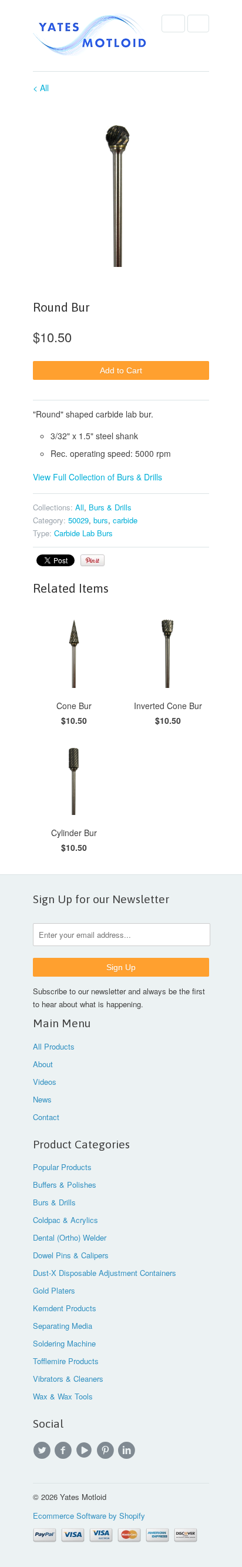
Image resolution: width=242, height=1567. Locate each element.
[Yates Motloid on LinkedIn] (128, 1450)
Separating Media (62, 1325)
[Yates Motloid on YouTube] (85, 1450)
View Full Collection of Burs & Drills (97, 477)
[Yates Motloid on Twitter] (43, 1450)
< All (41, 87)
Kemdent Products (64, 1308)
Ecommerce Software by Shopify (89, 1515)
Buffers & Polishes (64, 1184)
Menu (173, 23)
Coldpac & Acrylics (65, 1219)
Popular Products (62, 1166)
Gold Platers (54, 1290)
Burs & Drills (110, 507)
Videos (44, 1081)
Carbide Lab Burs (83, 533)
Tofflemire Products (66, 1360)
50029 (78, 520)
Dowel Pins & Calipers (71, 1255)
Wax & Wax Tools (63, 1396)
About (43, 1064)
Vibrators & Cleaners (68, 1378)
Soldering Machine (64, 1343)
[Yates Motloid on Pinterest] (106, 1450)
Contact (46, 1116)
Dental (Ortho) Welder (69, 1237)
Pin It (92, 560)
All (79, 507)
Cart (198, 23)
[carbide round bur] (121, 186)
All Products (54, 1046)
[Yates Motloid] (91, 35)
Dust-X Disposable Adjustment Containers (104, 1272)
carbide (125, 520)
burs (100, 520)
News (42, 1099)
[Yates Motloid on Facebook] (64, 1450)
